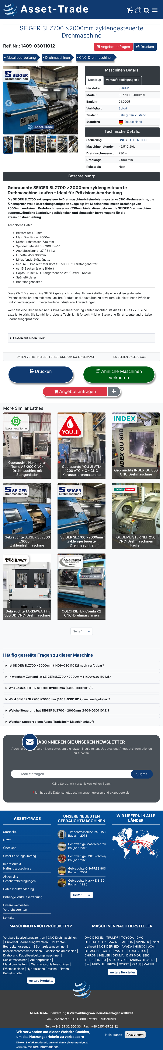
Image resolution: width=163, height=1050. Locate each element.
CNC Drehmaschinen (95, 57)
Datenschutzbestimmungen (72, 792)
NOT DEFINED (109, 946)
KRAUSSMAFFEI (143, 964)
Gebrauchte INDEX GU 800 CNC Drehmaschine (136, 472)
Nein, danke (113, 1034)
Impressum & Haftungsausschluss (17, 866)
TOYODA (127, 937)
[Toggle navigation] (138, 10)
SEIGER (124, 88)
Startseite (10, 831)
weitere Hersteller (122, 972)
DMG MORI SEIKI (138, 955)
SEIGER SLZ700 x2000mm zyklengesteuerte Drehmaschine (81, 541)
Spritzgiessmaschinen (51, 946)
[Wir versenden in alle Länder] (136, 843)
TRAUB (89, 960)
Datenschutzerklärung (18, 889)
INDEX (101, 960)
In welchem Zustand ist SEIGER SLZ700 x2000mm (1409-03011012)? (60, 676)
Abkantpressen (40, 960)
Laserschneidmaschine (60, 951)
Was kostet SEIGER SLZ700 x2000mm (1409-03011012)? (51, 688)
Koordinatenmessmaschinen (22, 951)
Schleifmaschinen (15, 960)
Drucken (146, 47)
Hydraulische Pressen (42, 968)
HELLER (104, 955)
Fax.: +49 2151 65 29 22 (101, 1026)
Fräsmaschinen (13, 968)
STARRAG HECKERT (141, 960)
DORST (124, 964)
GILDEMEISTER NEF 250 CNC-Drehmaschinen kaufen (135, 541)
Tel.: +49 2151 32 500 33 (63, 1026)
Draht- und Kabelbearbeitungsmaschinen (31, 955)
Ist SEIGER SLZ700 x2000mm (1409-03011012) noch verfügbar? (56, 665)
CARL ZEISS (137, 951)
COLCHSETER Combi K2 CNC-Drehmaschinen (81, 613)
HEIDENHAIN (138, 140)
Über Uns (9, 848)
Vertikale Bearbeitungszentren (24, 937)
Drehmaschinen (57, 57)
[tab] (94, 80)
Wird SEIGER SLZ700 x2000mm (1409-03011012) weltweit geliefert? (59, 699)
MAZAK (113, 942)
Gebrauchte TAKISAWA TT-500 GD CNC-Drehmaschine (27, 613)
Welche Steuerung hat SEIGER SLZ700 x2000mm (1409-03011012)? (59, 710)
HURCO (140, 946)
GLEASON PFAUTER (98, 951)
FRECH (111, 964)
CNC (122, 140)
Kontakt (8, 917)
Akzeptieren (135, 1034)
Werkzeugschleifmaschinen (50, 964)
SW (87, 964)
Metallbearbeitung (21, 57)
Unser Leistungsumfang (19, 856)
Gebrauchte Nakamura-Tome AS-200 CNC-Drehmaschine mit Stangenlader (27, 468)
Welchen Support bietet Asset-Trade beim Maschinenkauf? (51, 721)
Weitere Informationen (43, 1047)
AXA (151, 946)
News (7, 840)
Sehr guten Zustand (132, 115)
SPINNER (142, 942)
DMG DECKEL (94, 937)
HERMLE (98, 964)
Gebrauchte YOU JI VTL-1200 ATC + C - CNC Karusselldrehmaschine (81, 470)
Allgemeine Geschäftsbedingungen (19, 879)
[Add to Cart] (114, 391)
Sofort (123, 108)
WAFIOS (120, 951)
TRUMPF (112, 937)
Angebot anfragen (115, 47)
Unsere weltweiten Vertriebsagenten (16, 907)
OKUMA (118, 955)
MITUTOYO (117, 960)
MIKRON (127, 942)
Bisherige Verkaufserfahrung (22, 897)
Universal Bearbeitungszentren (26, 942)
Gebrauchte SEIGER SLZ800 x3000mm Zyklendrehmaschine (27, 541)
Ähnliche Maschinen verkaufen (121, 374)
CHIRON (90, 955)
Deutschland (133, 121)
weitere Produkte (40, 980)
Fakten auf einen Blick (29, 338)
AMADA (127, 946)
